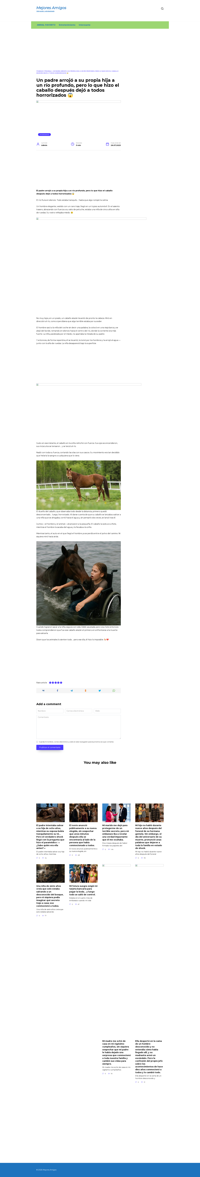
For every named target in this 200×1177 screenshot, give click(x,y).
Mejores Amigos (51, 7)
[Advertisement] (100, 51)
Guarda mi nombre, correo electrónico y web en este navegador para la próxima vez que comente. (76, 742)
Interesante (84, 25)
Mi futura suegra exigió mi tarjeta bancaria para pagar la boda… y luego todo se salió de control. (83, 890)
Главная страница (44, 71)
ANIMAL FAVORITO (46, 25)
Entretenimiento (67, 25)
